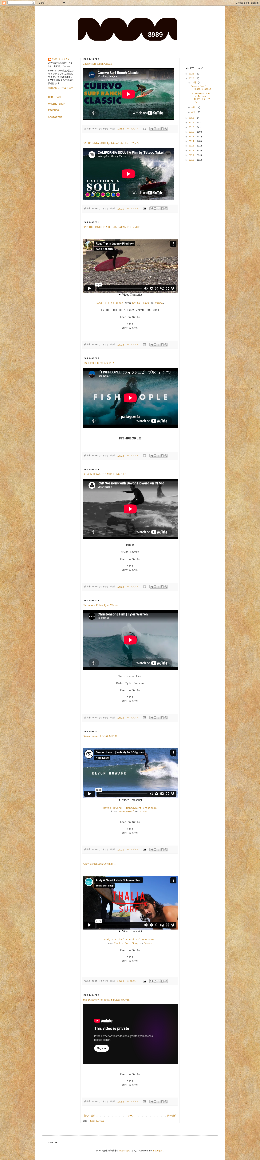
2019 (192, 118)
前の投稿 (171, 1115)
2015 (192, 136)
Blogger (158, 1151)
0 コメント (132, 129)
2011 (192, 155)
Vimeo (159, 303)
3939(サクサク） (61, 59)
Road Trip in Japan (109, 303)
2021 (192, 74)
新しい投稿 (89, 1115)
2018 (192, 122)
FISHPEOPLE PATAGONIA (98, 363)
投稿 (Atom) (97, 1121)
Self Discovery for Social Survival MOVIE (106, 999)
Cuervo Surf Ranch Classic (97, 63)
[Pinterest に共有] (166, 129)
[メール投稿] (145, 129)
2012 (192, 150)
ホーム (131, 1115)
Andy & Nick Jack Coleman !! (99, 863)
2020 (192, 78)
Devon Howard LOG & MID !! (100, 736)
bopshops (124, 1151)
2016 (192, 132)
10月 (194, 82)
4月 (193, 112)
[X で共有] (158, 129)
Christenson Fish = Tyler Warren (100, 605)
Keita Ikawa (140, 303)
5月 (193, 107)
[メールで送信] (151, 129)
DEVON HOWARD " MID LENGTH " (104, 474)
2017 (192, 127)
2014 (192, 141)
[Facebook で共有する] (162, 129)
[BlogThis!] (155, 129)
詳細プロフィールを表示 (60, 88)
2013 (192, 146)
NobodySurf (126, 811)
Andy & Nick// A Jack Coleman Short (130, 939)
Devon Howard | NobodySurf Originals (130, 808)
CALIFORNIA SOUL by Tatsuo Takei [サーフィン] (111, 143)
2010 (192, 160)
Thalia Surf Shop (126, 943)
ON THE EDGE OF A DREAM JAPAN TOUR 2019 (111, 227)
